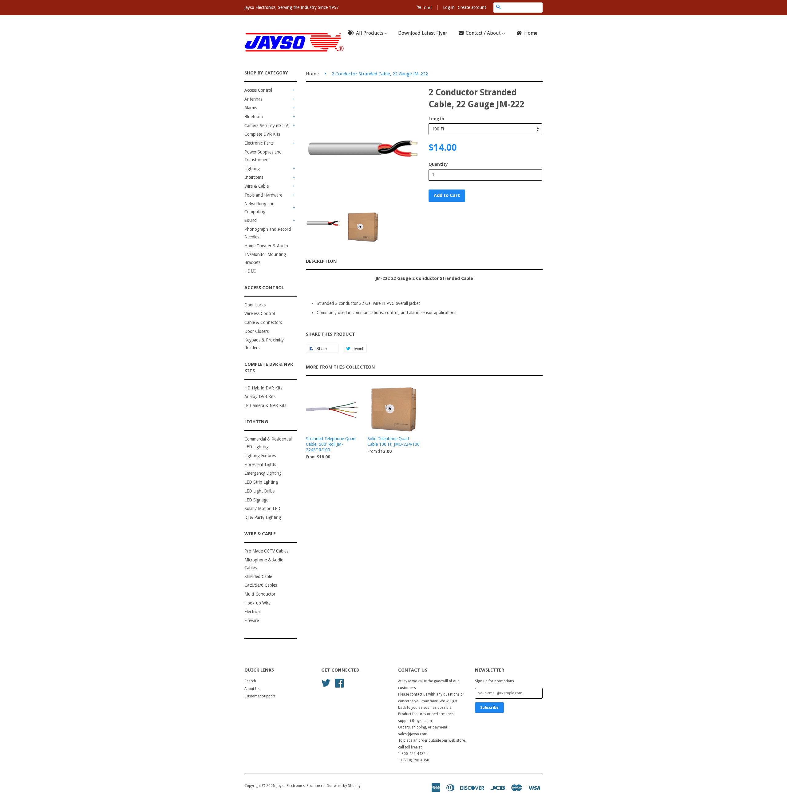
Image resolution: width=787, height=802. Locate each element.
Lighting (252, 168)
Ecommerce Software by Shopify (333, 786)
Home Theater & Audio (266, 245)
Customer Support (259, 696)
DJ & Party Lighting (262, 517)
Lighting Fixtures (260, 455)
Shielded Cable (258, 576)
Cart (427, 7)
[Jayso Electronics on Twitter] (325, 682)
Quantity (438, 164)
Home (312, 74)
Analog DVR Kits (259, 396)
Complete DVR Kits (262, 134)
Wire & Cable (256, 186)
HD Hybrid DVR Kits (263, 387)
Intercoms (253, 177)
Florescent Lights (260, 464)
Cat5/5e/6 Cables (260, 585)
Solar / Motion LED (262, 508)
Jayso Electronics (291, 786)
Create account (472, 7)
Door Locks (255, 304)
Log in (449, 7)
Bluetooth (253, 116)
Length (436, 118)
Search (250, 681)
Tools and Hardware (263, 195)
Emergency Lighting (263, 473)
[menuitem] (369, 33)
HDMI (250, 271)
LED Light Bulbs (259, 491)
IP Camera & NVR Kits (265, 405)
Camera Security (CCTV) (267, 125)
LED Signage (256, 499)
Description (321, 261)
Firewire (251, 620)
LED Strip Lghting (261, 482)
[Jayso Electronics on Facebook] (339, 682)
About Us (251, 689)
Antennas (253, 99)
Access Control (258, 90)
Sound (250, 220)
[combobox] (523, 7)
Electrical (252, 611)
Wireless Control (259, 313)
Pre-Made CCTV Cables (266, 551)
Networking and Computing (259, 207)
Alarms (250, 107)
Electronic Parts (259, 143)
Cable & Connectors (263, 322)
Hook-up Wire (257, 603)
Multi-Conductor (259, 594)
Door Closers (256, 331)
